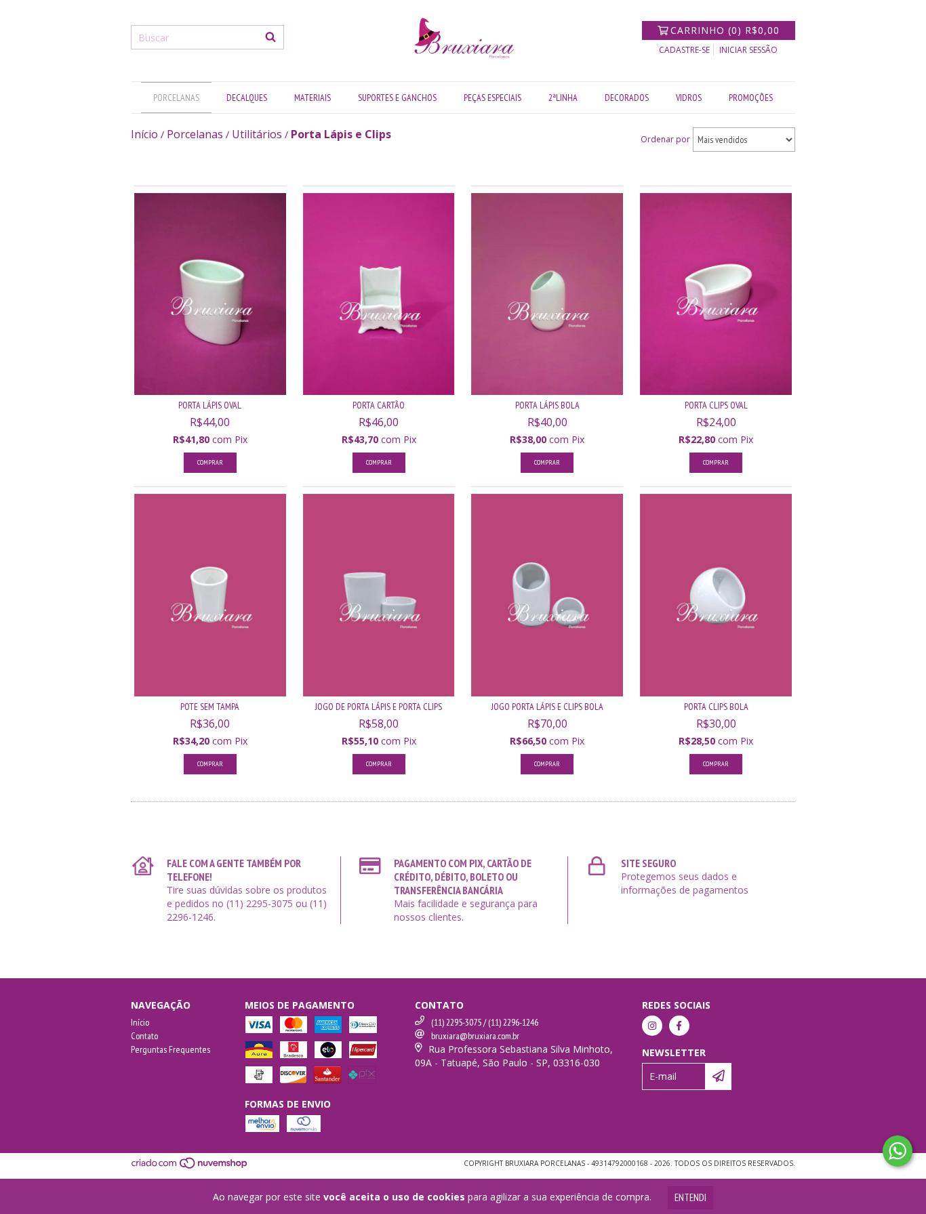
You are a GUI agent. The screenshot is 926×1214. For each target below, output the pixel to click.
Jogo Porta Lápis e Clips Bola (547, 706)
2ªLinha (563, 97)
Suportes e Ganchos (397, 97)
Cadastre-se (684, 50)
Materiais (312, 97)
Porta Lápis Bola (547, 405)
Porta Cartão (379, 405)
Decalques (246, 97)
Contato (144, 1036)
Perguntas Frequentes (170, 1049)
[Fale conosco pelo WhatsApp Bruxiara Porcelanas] (897, 1151)
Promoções (751, 97)
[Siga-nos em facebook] (679, 1026)
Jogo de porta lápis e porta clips (378, 706)
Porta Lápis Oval (209, 405)
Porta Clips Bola (716, 706)
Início (140, 1022)
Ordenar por (665, 139)
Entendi (690, 1197)
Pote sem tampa (209, 706)
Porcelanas (176, 97)
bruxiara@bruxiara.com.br (475, 1036)
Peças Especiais (492, 97)
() (725, 30)
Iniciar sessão (748, 50)
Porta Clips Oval (716, 405)
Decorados (627, 97)
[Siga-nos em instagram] (652, 1026)
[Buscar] (270, 37)
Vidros (689, 97)
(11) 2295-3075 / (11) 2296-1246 (484, 1022)
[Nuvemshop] (190, 1166)
